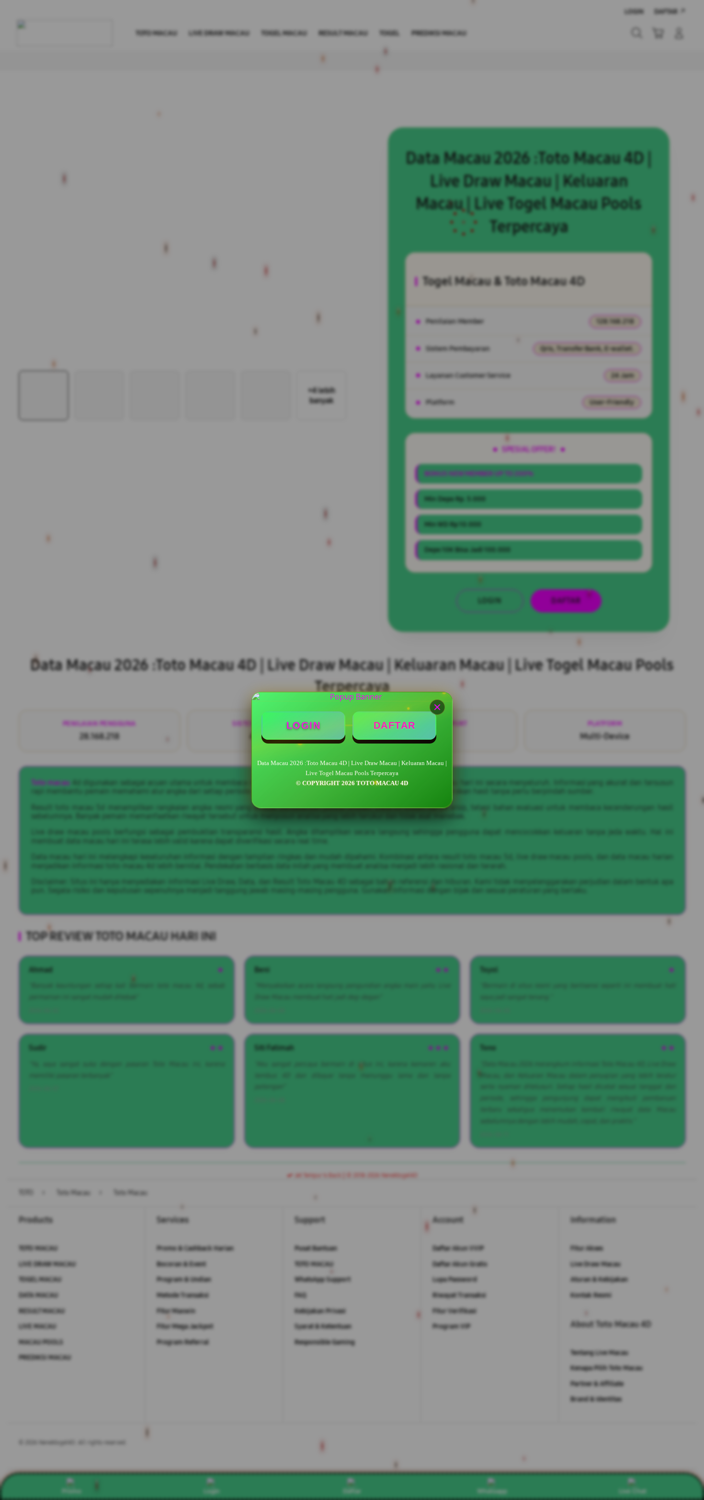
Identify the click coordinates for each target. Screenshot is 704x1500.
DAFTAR (395, 725)
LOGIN (303, 725)
